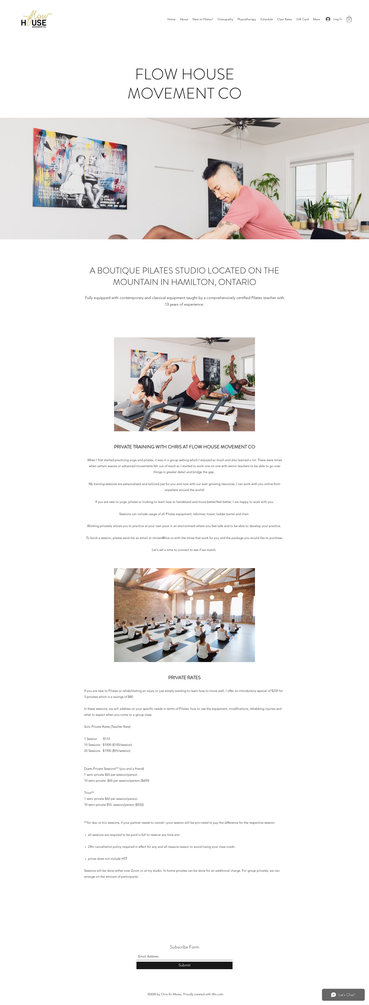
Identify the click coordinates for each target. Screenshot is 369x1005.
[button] (184, 19)
